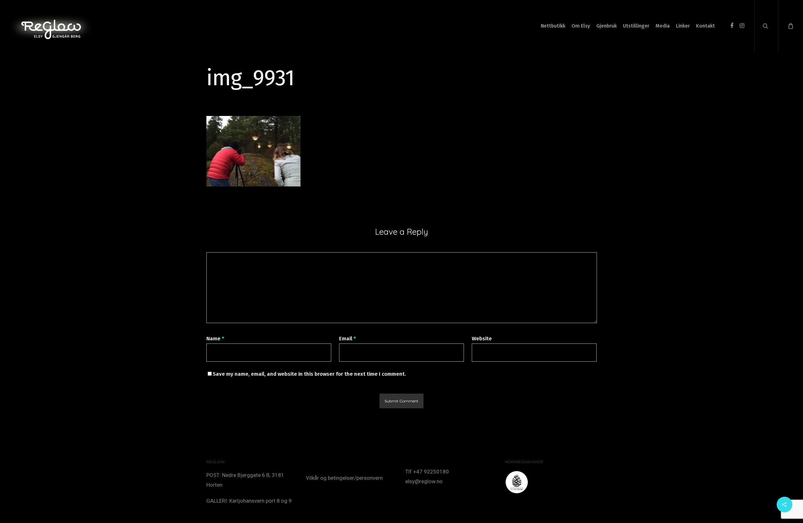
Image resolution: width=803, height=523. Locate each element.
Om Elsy (581, 26)
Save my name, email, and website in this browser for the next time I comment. (309, 374)
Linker (683, 26)
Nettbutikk (553, 26)
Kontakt (705, 26)
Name (215, 338)
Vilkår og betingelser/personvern (344, 478)
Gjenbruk (606, 26)
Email (347, 338)
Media (663, 26)
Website (482, 338)
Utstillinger (636, 26)
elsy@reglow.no (424, 481)
